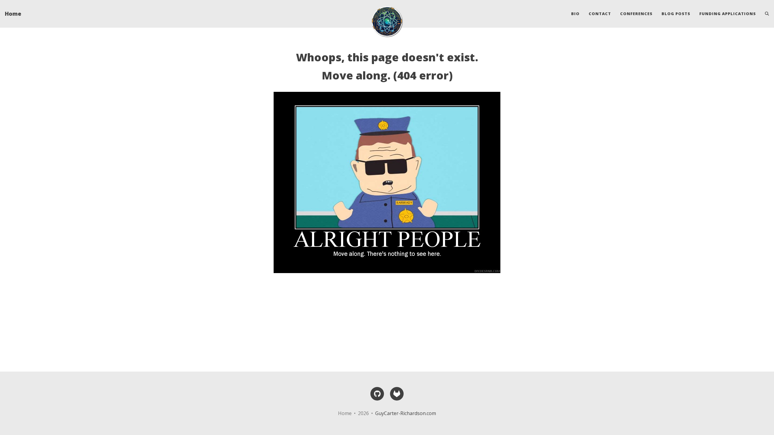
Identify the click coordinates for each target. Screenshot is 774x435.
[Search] (764, 13)
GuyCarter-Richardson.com (405, 413)
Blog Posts (676, 13)
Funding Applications (727, 13)
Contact (600, 13)
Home (13, 13)
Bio (575, 13)
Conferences (636, 13)
